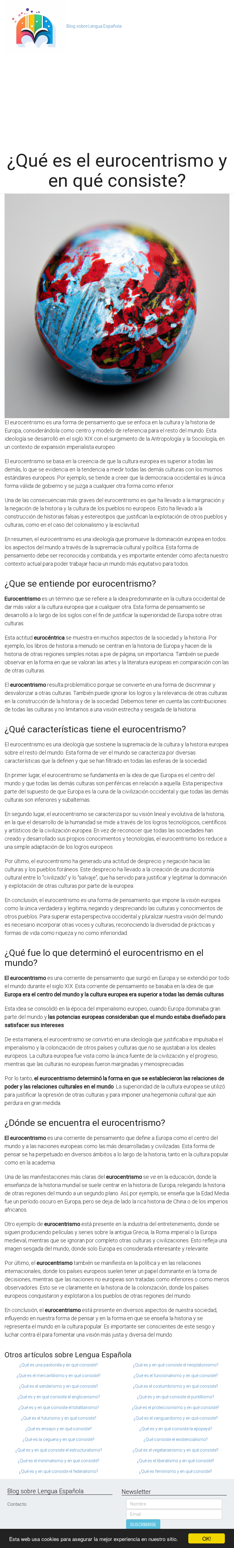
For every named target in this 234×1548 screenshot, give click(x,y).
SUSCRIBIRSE (143, 1524)
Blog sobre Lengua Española (94, 26)
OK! (206, 1538)
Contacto (17, 1504)
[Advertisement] (117, 98)
